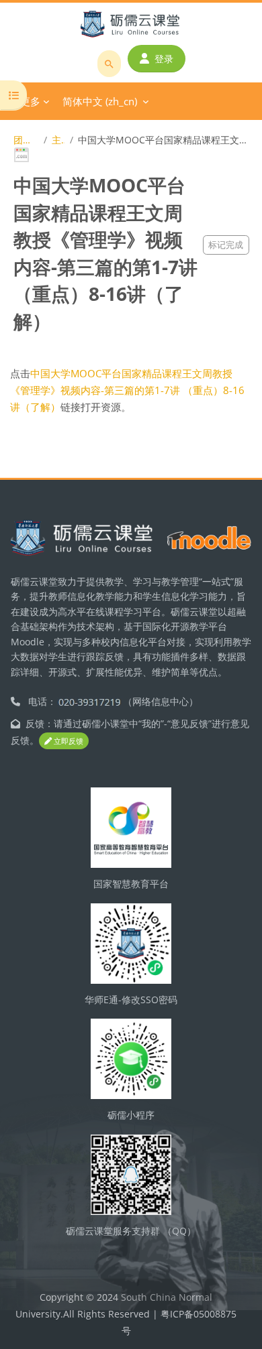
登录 (164, 58)
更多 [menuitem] (30, 101)
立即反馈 (67, 741)
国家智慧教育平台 (131, 883)
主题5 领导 (58, 139)
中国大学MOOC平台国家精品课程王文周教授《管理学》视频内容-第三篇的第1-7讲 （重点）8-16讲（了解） (127, 390)
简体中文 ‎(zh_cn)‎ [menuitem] (99, 101)
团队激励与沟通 (26, 139)
